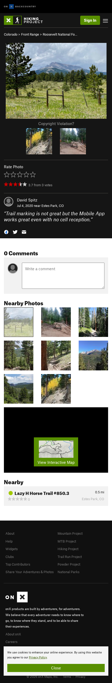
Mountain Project (70, 533)
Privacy (80, 676)
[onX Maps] (16, 601)
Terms (67, 676)
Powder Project (69, 564)
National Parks (68, 572)
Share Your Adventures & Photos (29, 572)
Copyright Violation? (56, 123)
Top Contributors (17, 564)
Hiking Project (68, 549)
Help (9, 541)
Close (56, 667)
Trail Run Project (70, 557)
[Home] (26, 20)
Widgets (11, 549)
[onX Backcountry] (20, 7)
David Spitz (27, 199)
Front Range (30, 34)
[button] (6, 232)
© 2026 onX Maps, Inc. (42, 676)
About (9, 533)
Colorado (10, 34)
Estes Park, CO (52, 206)
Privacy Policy (38, 657)
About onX (13, 634)
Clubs (9, 557)
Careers (11, 642)
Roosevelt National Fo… (60, 34)
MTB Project (67, 541)
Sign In (90, 20)
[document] (56, 661)
